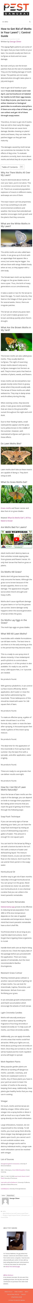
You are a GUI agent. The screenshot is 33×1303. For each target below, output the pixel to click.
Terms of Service (18, 1291)
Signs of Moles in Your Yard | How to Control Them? (15, 1213)
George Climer (15, 41)
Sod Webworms (5, 1188)
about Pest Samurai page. (13, 1266)
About (26, 1291)
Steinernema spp (8, 907)
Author (3, 1195)
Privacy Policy (8, 1291)
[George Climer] (5, 1204)
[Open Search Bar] (30, 21)
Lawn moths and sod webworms (9, 1182)
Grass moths (6, 508)
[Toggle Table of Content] (21, 166)
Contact (23, 1294)
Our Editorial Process (13, 1294)
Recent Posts (10, 1195)
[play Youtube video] (16, 539)
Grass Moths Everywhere (18, 1170)
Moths (4, 1211)
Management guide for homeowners (10, 1163)
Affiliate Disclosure (16, 1297)
